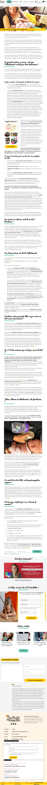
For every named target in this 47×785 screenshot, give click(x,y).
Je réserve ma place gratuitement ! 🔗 (23, 580)
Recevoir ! (37, 551)
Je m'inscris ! (31, 618)
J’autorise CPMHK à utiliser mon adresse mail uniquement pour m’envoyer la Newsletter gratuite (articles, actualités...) (21, 754)
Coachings (31, 1)
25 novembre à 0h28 (17, 686)
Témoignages (15, 1)
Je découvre (23, 650)
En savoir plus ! (11, 146)
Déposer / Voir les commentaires (11, 553)
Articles (26, 1)
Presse (21, 1)
